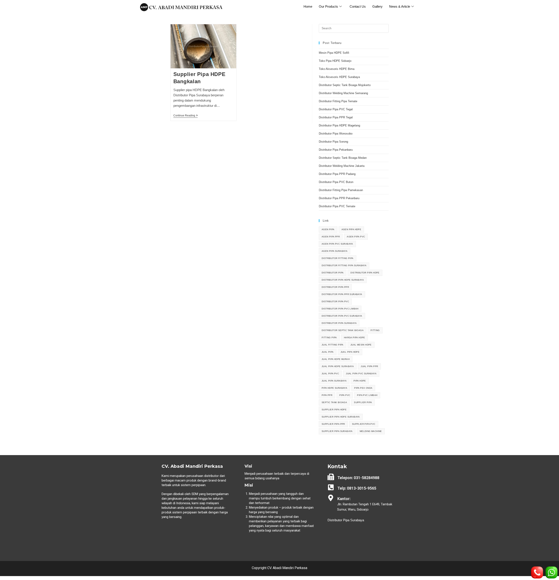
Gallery (377, 6)
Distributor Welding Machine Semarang (343, 93)
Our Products (328, 6)
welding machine (371, 431)
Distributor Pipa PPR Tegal (336, 117)
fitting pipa (329, 337)
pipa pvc (344, 395)
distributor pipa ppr (335, 287)
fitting (375, 330)
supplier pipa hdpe (334, 409)
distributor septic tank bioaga (343, 330)
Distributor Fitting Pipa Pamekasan (341, 190)
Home (308, 6)
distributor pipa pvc (335, 301)
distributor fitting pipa (338, 258)
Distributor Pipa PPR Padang (337, 174)
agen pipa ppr (331, 236)
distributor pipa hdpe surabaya (343, 280)
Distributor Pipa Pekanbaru (336, 149)
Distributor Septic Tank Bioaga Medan (343, 157)
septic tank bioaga (334, 402)
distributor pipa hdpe (364, 272)
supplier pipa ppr (333, 424)
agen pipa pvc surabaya (337, 244)
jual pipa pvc (330, 373)
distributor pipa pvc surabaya (342, 316)
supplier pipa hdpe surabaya (341, 417)
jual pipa (328, 352)
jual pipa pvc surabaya (361, 373)
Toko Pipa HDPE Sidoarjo (335, 60)
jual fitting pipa (332, 345)
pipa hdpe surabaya (334, 388)
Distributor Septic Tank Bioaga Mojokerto (345, 85)
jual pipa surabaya (334, 381)
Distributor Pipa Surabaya (346, 520)
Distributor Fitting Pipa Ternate (338, 101)
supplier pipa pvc (363, 424)
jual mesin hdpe (361, 345)
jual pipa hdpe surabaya (338, 366)
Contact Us (358, 6)
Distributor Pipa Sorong (333, 141)
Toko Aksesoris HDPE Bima (336, 69)
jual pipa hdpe (350, 352)
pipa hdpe (360, 381)
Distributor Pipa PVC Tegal (336, 109)
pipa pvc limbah (367, 395)
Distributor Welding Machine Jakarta (341, 165)
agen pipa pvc (356, 236)
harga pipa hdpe (354, 337)
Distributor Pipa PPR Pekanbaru (339, 198)
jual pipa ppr (369, 366)
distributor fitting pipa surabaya (344, 265)
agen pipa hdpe (351, 229)
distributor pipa (332, 272)
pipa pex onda (363, 388)
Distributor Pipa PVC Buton (336, 182)
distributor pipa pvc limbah (340, 308)
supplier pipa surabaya (337, 431)
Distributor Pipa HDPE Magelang (339, 125)
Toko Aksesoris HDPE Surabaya (339, 77)
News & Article (399, 6)
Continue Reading (185, 115)
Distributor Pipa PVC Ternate (337, 206)
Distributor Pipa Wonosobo (335, 133)
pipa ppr (327, 395)
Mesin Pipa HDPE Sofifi (334, 52)
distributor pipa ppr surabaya (342, 294)
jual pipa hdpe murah (336, 359)
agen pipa (328, 229)
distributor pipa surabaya (339, 323)
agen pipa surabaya (334, 251)
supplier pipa (363, 402)
